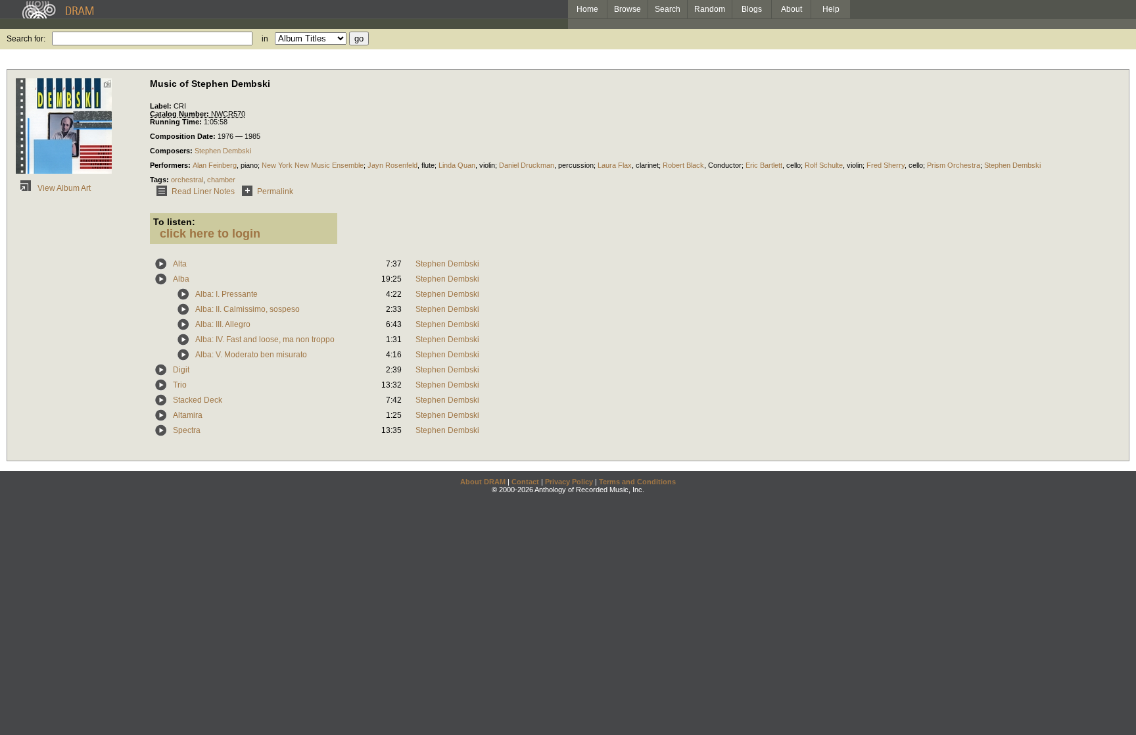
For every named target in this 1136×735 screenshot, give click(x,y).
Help (831, 9)
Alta (180, 263)
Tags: (160, 180)
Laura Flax (615, 165)
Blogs (752, 9)
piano (249, 165)
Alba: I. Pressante (226, 294)
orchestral (187, 180)
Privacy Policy (569, 482)
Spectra (187, 430)
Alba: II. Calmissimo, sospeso (247, 309)
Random (709, 9)
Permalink (275, 191)
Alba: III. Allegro (222, 324)
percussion (576, 165)
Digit (181, 369)
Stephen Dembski (223, 151)
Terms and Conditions (637, 482)
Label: (162, 106)
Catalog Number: (180, 114)
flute (428, 165)
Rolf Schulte (824, 165)
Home (587, 9)
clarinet (647, 165)
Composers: (172, 151)
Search (667, 9)
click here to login (210, 233)
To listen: (174, 221)
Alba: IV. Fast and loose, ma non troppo (265, 339)
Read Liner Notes (203, 191)
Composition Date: (184, 136)
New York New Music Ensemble (313, 165)
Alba (181, 279)
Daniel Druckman (526, 165)
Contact (525, 482)
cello (793, 165)
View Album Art (63, 188)
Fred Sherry (885, 165)
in (265, 38)
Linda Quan (456, 165)
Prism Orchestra (953, 165)
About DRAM (483, 482)
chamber (221, 180)
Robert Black (683, 165)
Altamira (187, 415)
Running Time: (177, 122)
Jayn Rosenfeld (392, 165)
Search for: (26, 38)
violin (487, 165)
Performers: (171, 165)
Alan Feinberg (215, 165)
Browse (627, 9)
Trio (180, 385)
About (791, 9)
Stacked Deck (197, 400)
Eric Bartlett (764, 165)
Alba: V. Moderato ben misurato (251, 354)
